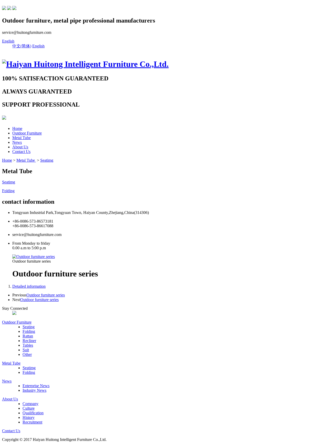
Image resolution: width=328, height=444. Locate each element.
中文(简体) (21, 46)
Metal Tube (21, 138)
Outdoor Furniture (27, 133)
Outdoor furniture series (45, 295)
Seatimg (46, 160)
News (17, 142)
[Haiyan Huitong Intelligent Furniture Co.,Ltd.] (85, 64)
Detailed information (29, 286)
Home (17, 128)
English (8, 41)
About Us (20, 147)
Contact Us (21, 151)
